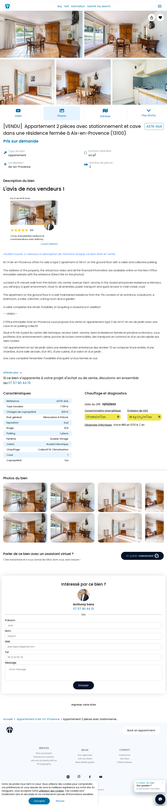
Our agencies (85, 755)
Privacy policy (98, 789)
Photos (61, 116)
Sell (66, 6)
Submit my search (99, 6)
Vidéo (18, 116)
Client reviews (124, 762)
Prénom (10, 620)
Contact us (124, 755)
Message (10, 663)
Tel (7, 652)
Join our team (85, 758)
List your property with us (44, 760)
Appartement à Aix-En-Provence (38, 719)
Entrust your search (44, 756)
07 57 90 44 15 (19, 383)
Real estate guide (85, 762)
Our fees (124, 758)
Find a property (44, 753)
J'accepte (39, 801)
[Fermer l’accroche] (162, 782)
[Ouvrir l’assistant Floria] (160, 799)
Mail (7, 641)
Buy (59, 6)
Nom (8, 631)
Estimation (78, 6)
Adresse (105, 116)
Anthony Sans (83, 604)
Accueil (8, 719)
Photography (44, 764)
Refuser (60, 801)
